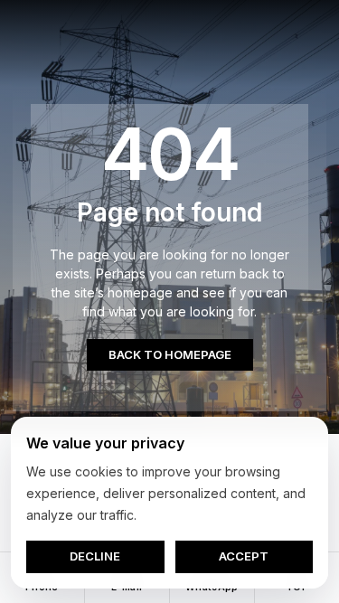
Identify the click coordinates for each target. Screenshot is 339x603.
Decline (95, 556)
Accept (243, 556)
